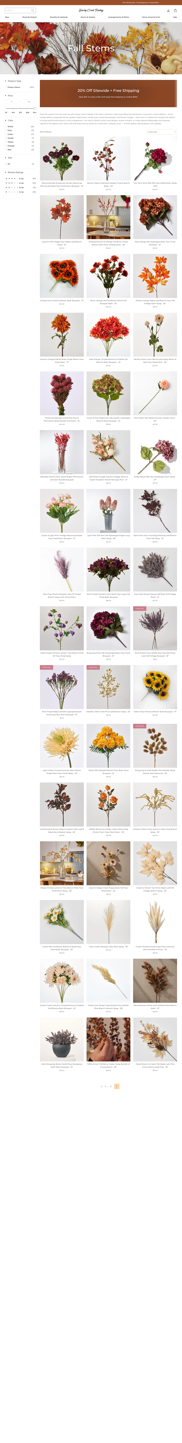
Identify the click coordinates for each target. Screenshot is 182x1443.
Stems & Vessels (88, 17)
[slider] (34, 108)
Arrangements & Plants (118, 17)
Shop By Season (29, 17)
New (7, 17)
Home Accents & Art (151, 17)
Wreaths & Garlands (59, 17)
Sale (175, 17)
